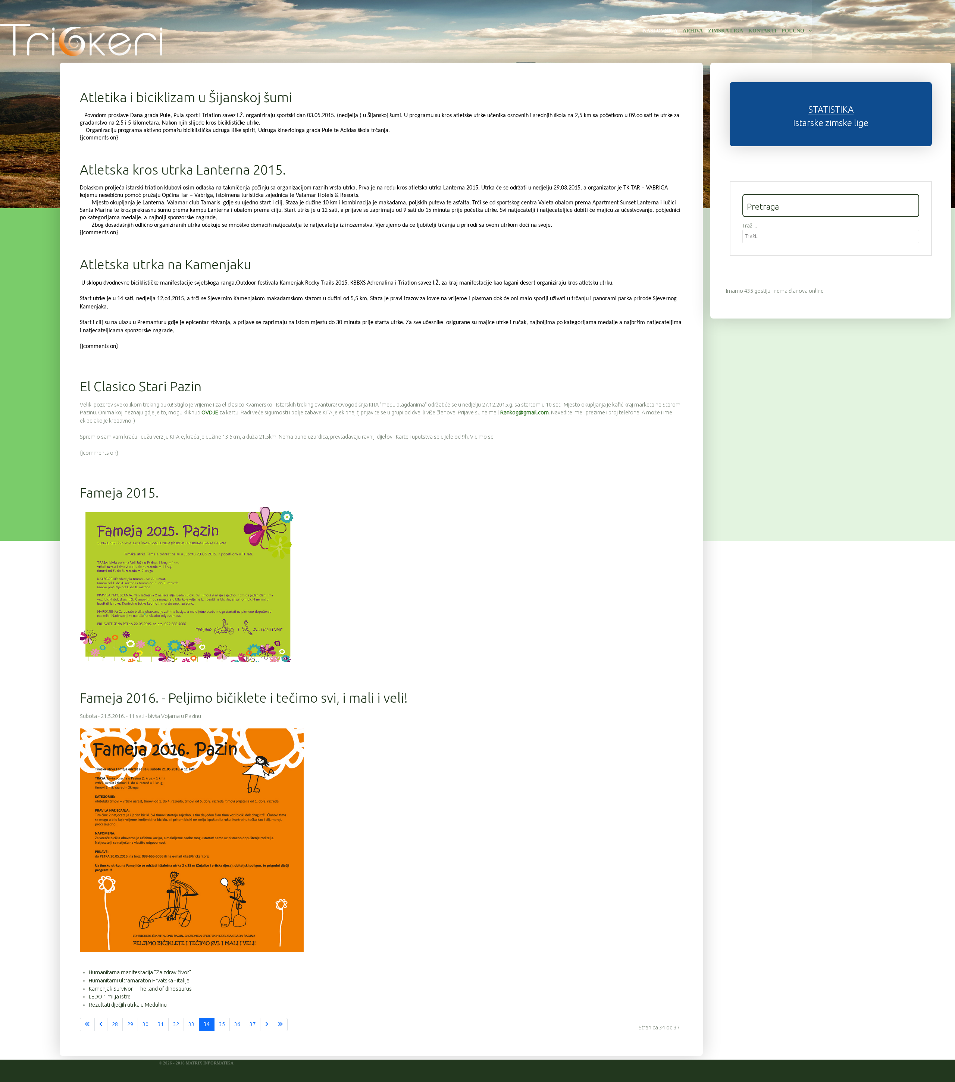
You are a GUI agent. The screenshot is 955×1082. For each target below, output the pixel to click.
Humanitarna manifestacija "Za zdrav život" (140, 972)
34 (207, 1024)
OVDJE (209, 412)
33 (191, 1024)
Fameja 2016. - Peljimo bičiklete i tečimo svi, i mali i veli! (244, 697)
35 (222, 1024)
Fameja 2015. (119, 492)
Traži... (749, 226)
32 (176, 1024)
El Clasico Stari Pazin (140, 386)
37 (253, 1024)
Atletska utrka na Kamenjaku (165, 264)
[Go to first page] (87, 1024)
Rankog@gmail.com (524, 412)
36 (237, 1024)
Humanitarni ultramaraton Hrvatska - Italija (139, 981)
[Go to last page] (280, 1024)
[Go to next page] (266, 1024)
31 (161, 1024)
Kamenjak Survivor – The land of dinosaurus (140, 989)
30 (145, 1024)
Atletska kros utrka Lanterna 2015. (183, 169)
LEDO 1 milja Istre (110, 997)
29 (130, 1024)
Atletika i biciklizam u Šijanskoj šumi (186, 97)
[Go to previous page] (100, 1024)
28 (115, 1024)
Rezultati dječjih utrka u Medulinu (128, 1005)
